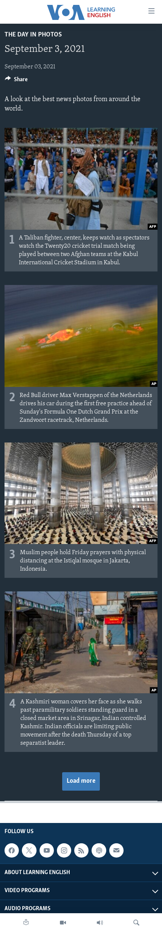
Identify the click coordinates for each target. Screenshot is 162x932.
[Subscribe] (116, 850)
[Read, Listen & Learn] (26, 922)
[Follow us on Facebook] (12, 850)
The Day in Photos (33, 35)
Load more (81, 781)
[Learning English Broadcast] (100, 922)
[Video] (63, 922)
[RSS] (81, 850)
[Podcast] (99, 850)
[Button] (16, 81)
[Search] (136, 922)
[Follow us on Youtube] (47, 850)
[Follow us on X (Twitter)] (29, 850)
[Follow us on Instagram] (64, 850)
